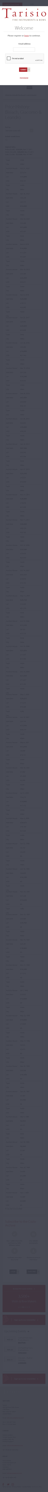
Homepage (24, 78)
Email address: (25, 43)
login (26, 35)
